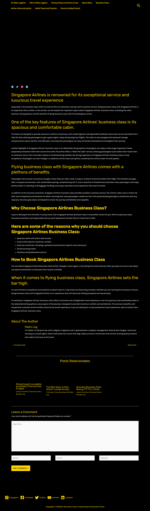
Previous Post (18, 345)
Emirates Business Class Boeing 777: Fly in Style (88, 388)
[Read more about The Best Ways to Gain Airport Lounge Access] (60, 375)
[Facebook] (12, 86)
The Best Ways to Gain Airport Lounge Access (57, 388)
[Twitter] (17, 86)
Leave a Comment (22, 391)
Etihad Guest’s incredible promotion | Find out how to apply (29, 386)
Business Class (35, 391)
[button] (138, 5)
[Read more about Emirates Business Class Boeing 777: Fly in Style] (90, 375)
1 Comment (50, 392)
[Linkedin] (27, 86)
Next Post (133, 345)
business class (113, 121)
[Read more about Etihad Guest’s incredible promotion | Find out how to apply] (29, 373)
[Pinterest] (22, 86)
